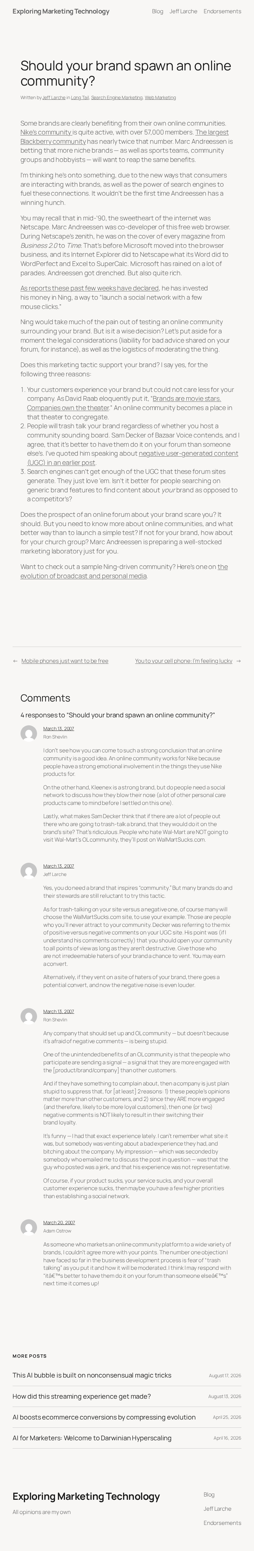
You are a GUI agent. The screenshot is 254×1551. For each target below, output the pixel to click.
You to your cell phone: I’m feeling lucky (184, 660)
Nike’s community (46, 132)
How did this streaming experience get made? (82, 1396)
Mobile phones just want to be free (64, 660)
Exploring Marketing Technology (61, 11)
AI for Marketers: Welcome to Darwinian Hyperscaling (92, 1438)
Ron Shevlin (55, 737)
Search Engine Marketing (117, 97)
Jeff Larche (53, 97)
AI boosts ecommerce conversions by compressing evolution (104, 1417)
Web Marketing (160, 97)
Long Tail (80, 97)
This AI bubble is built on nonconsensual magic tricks (92, 1375)
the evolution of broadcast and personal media (124, 571)
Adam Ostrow (57, 1231)
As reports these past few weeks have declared (90, 288)
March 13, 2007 (58, 728)
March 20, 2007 (59, 1222)
